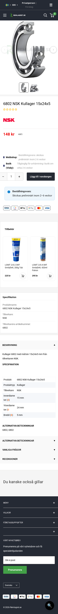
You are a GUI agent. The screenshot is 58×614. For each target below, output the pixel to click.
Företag (29, 7)
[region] (29, 260)
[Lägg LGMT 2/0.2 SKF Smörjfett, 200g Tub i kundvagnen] (23, 276)
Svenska (8, 585)
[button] (10, 109)
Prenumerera (15, 569)
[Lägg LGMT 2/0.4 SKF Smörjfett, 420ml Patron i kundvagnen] (50, 276)
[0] (52, 15)
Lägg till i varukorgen (41, 176)
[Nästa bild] (53, 49)
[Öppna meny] (4, 15)
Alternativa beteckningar (18, 440)
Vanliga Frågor (11, 449)
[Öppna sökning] (45, 15)
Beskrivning (9, 345)
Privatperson (28, 3)
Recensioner (10, 459)
